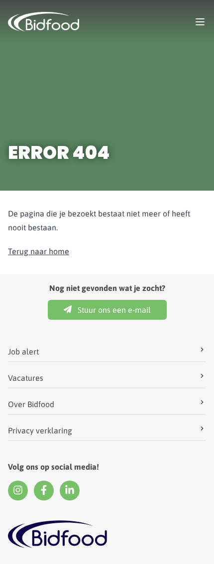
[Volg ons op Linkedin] (70, 490)
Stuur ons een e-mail (114, 309)
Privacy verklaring (40, 430)
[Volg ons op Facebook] (44, 490)
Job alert (23, 351)
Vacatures (25, 377)
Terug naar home (38, 251)
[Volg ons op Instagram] (18, 490)
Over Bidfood (31, 404)
